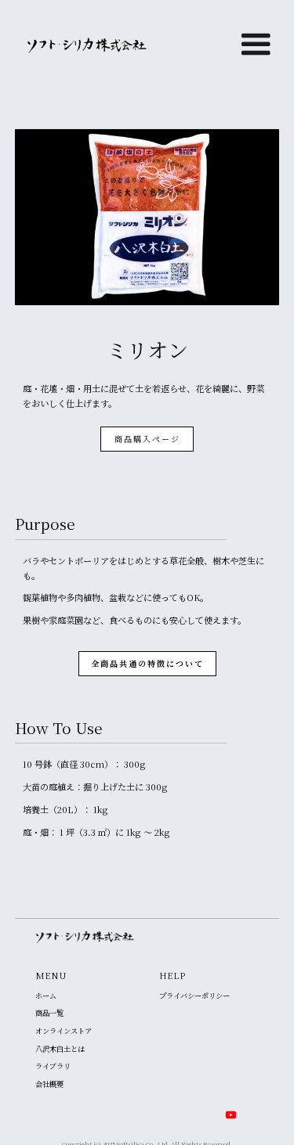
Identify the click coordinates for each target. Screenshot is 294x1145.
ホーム (45, 996)
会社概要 (49, 1084)
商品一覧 (49, 1013)
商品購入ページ (147, 439)
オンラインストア (63, 1031)
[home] (80, 46)
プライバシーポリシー (194, 996)
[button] (256, 57)
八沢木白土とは (60, 1049)
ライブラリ (53, 1066)
